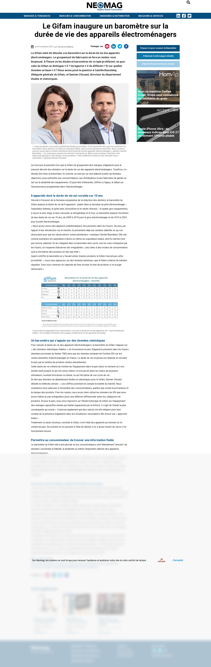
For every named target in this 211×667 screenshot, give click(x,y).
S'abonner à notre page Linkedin (158, 56)
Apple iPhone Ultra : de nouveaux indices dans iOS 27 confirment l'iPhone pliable (158, 132)
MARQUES (37, 16)
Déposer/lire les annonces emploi (158, 64)
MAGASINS (150, 16)
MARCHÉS (75, 16)
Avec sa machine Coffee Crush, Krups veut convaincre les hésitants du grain (158, 95)
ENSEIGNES (114, 16)
